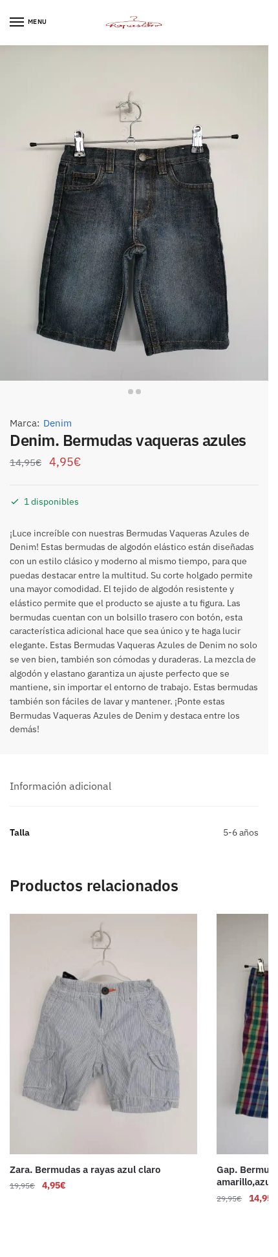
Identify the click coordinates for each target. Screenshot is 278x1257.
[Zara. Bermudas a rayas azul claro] (103, 1034)
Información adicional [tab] (60, 785)
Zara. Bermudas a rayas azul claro (85, 1169)
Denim (57, 423)
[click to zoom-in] (134, 213)
